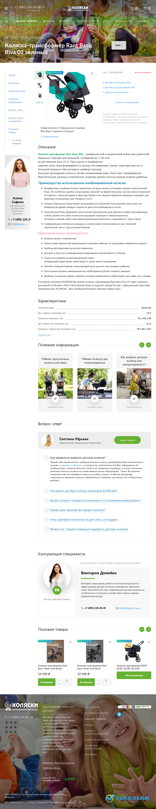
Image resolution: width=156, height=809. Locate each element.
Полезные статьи (55, 407)
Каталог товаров (95, 719)
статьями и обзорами (70, 465)
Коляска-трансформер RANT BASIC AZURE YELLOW (132, 667)
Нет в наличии (134, 675)
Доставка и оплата (97, 713)
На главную (92, 707)
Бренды (89, 725)
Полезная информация (93, 747)
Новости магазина (97, 739)
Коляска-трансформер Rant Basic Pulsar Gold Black (91, 667)
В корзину (47, 682)
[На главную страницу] (78, 8)
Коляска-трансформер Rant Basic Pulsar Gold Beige (52, 667)
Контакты (91, 754)
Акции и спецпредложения (96, 732)
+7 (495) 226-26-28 (23, 219)
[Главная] (7, 38)
